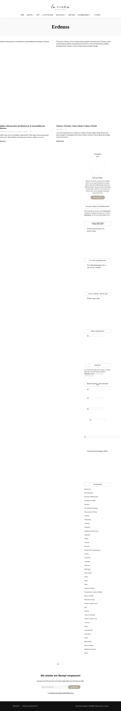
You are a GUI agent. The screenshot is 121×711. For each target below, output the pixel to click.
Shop (38, 15)
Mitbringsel (87, 569)
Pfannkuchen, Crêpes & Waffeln (93, 592)
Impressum (16, 706)
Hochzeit (86, 542)
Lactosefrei (87, 557)
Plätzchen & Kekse (89, 599)
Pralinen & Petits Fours (90, 603)
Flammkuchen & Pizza (90, 512)
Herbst (86, 538)
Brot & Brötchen (88, 493)
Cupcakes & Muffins (90, 500)
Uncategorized (88, 630)
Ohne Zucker (88, 573)
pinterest (105, 14)
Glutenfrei (18, 131)
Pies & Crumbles (89, 596)
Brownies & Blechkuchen (91, 496)
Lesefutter (87, 561)
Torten (86, 626)
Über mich (71, 15)
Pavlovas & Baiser (89, 588)
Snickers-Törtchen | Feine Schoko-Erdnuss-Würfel (76, 126)
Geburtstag (87, 519)
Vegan (86, 637)
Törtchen (59, 129)
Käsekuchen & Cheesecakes (92, 550)
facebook (103, 14)
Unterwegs (87, 634)
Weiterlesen (97, 197)
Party (85, 584)
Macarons (87, 565)
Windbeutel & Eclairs (90, 649)
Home (22, 15)
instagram (103, 18)
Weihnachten (88, 641)
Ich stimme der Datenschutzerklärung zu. (61, 693)
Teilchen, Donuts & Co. (90, 618)
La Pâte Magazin (47, 15)
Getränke (87, 523)
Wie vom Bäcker (89, 645)
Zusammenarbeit (83, 15)
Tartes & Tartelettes (89, 615)
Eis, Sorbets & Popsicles (91, 508)
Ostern (86, 576)
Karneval (86, 546)
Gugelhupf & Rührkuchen (91, 531)
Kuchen (86, 554)
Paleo (86, 580)
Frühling (86, 515)
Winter (86, 653)
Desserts (86, 504)
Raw (85, 607)
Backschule (60, 15)
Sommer (25, 131)
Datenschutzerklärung (30, 706)
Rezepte (29, 15)
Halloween (87, 535)
